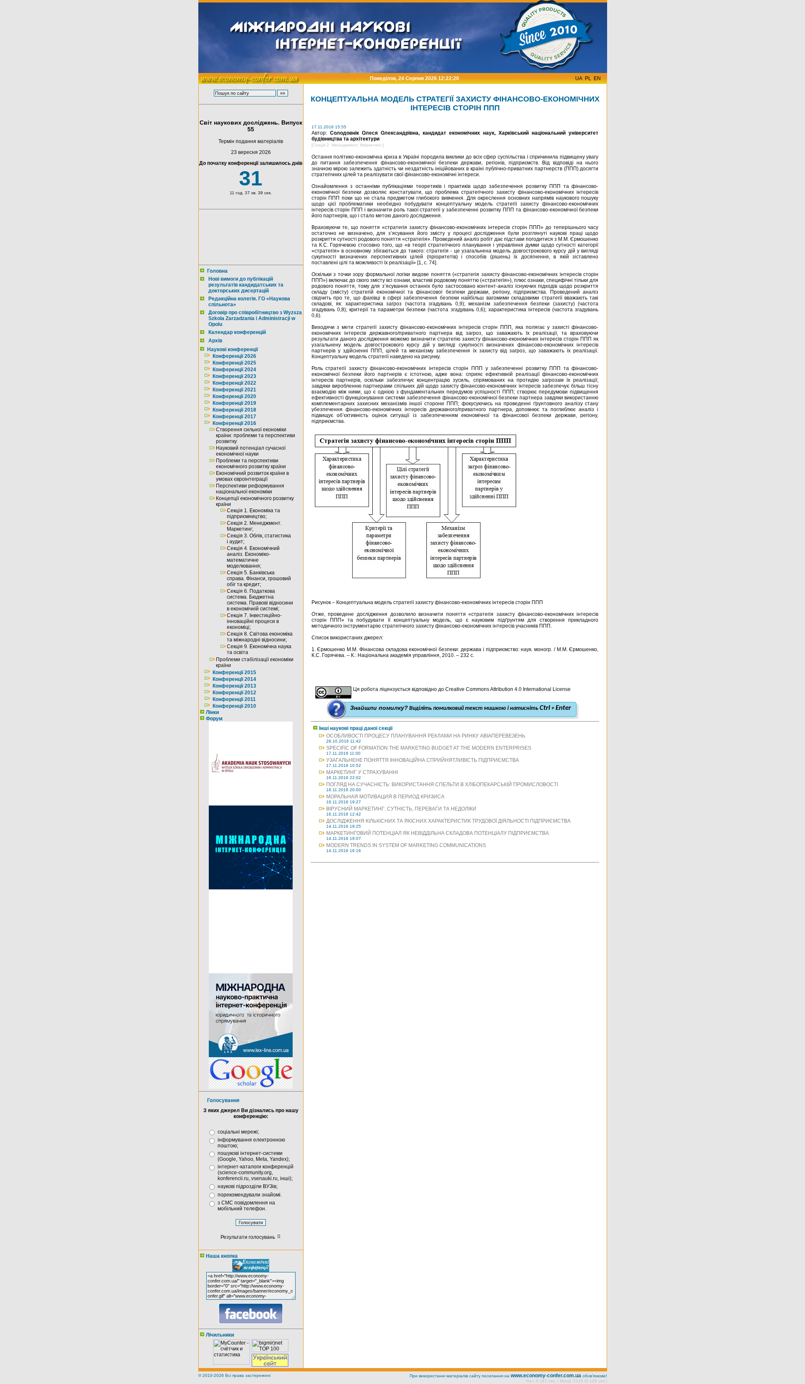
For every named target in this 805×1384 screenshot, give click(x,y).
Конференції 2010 (234, 706)
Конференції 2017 (234, 417)
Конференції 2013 (234, 686)
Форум (214, 719)
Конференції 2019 (234, 403)
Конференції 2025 (234, 363)
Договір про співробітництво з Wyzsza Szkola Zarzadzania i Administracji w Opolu (255, 318)
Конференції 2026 (234, 356)
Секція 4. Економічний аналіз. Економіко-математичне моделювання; (253, 557)
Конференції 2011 (234, 699)
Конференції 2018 (234, 410)
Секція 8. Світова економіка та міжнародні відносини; (260, 637)
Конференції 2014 (234, 679)
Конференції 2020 (234, 396)
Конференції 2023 (234, 376)
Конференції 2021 (234, 390)
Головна (217, 271)
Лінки (212, 712)
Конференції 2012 (234, 693)
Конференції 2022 (234, 383)
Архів (215, 341)
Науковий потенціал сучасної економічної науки (251, 451)
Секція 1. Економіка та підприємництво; (253, 513)
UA (578, 78)
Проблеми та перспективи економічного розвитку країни (251, 463)
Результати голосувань (248, 1237)
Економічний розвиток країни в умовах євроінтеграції (252, 476)
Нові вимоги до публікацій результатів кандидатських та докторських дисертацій (245, 285)
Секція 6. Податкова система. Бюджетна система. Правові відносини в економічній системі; (260, 600)
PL (588, 78)
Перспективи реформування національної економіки (250, 489)
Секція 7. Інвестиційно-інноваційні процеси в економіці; (254, 621)
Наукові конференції (232, 349)
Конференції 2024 (234, 370)
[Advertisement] (249, 237)
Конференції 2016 (234, 423)
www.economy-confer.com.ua (546, 1376)
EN (597, 78)
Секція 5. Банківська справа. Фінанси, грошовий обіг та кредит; (259, 578)
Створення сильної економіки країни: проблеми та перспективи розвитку (255, 435)
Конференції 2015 (234, 672)
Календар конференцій (237, 332)
